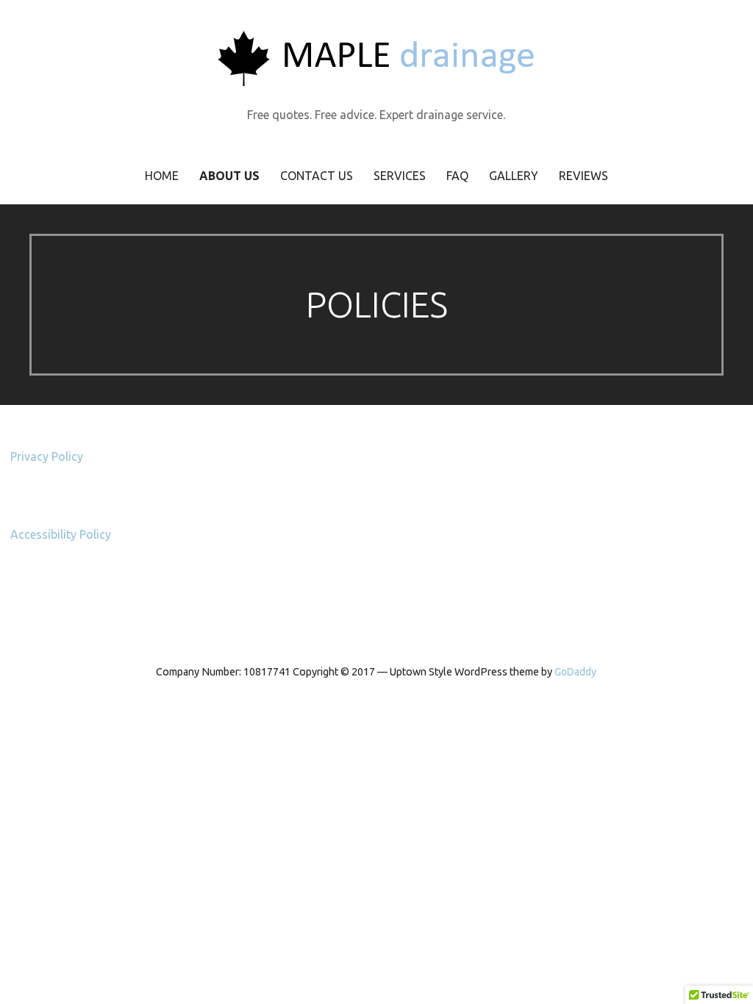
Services (400, 175)
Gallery (513, 175)
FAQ (457, 175)
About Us (229, 175)
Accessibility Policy (60, 534)
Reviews (583, 175)
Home (162, 175)
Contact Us (316, 175)
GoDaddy (575, 672)
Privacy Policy (46, 456)
